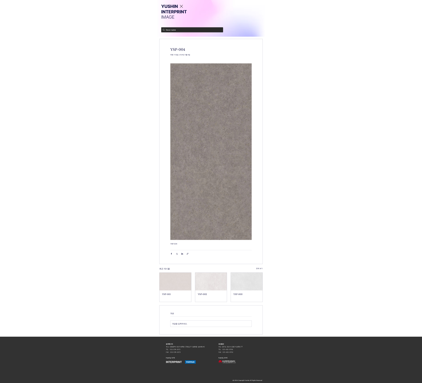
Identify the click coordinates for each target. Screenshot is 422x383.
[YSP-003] (247, 281)
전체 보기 (259, 268)
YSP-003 (237, 294)
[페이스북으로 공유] (171, 254)
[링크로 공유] (187, 254)
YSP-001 (166, 294)
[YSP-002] (211, 281)
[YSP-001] (175, 281)
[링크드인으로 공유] (182, 254)
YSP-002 (202, 294)
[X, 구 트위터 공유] (177, 254)
